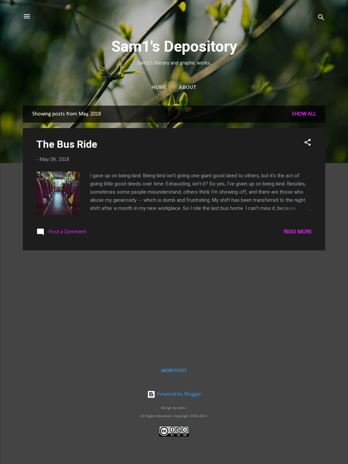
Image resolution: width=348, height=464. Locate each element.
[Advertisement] (174, 303)
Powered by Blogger (178, 394)
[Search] (321, 18)
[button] (307, 143)
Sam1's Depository (174, 46)
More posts (174, 370)
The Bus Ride (66, 144)
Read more (298, 232)
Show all (304, 114)
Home (159, 87)
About (187, 87)
